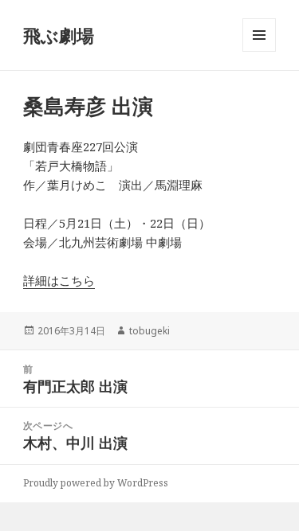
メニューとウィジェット (259, 51)
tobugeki (149, 331)
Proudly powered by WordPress (95, 483)
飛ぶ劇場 (58, 35)
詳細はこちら (59, 280)
